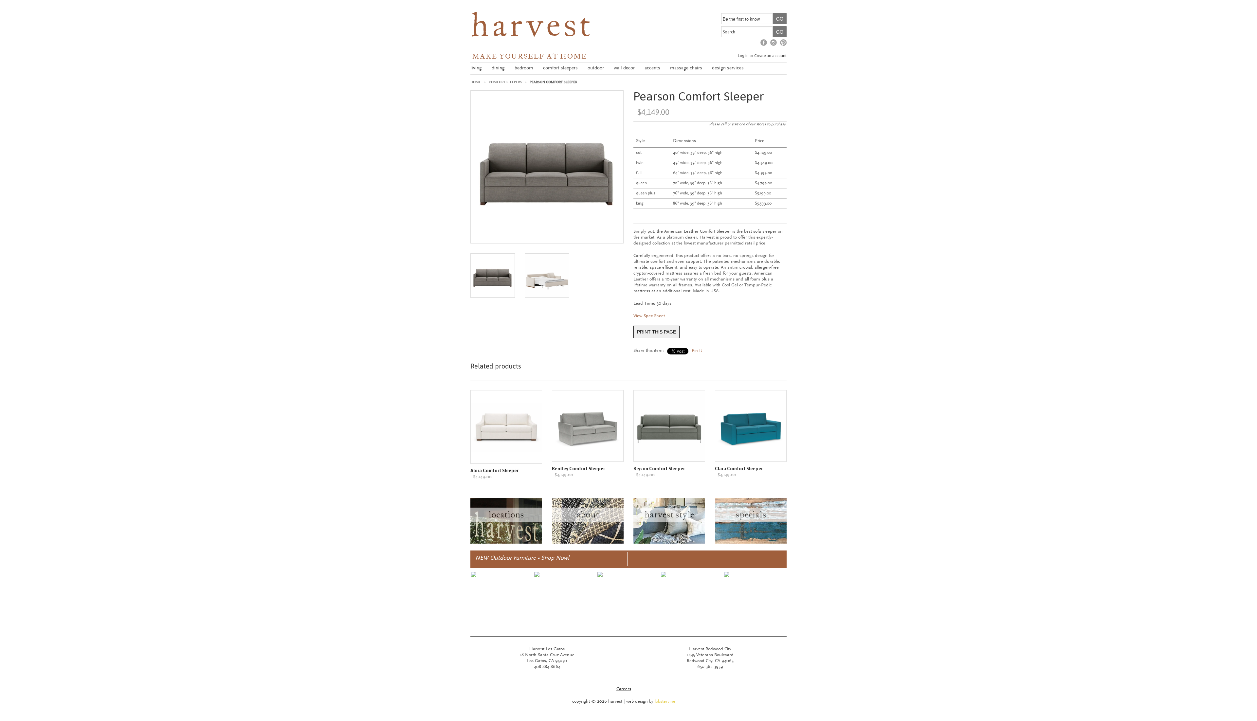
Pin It (697, 351)
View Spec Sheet (649, 316)
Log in (743, 55)
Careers (623, 689)
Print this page (656, 331)
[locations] (506, 542)
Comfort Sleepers (505, 82)
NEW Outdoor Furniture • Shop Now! (522, 558)
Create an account (770, 55)
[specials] (751, 542)
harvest (531, 28)
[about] (588, 542)
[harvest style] (669, 542)
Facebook (763, 42)
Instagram (773, 42)
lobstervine (665, 701)
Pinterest (783, 42)
